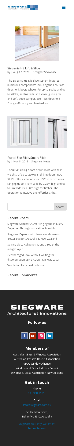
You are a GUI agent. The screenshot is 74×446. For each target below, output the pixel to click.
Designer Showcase (44, 72)
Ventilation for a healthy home (26, 265)
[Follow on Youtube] (32, 335)
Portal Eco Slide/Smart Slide (26, 158)
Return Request (37, 428)
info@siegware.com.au (37, 405)
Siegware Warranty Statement (37, 423)
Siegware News (40, 161)
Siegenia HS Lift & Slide (23, 68)
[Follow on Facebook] (24, 335)
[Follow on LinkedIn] (49, 335)
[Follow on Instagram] (41, 335)
